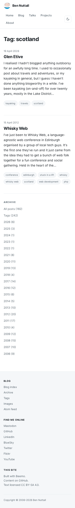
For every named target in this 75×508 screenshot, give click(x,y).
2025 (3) (9, 228)
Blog (21, 15)
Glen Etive (13, 56)
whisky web (12, 181)
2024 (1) (9, 235)
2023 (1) (9, 241)
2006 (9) (9, 353)
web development (48, 181)
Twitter (8, 448)
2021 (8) (9, 255)
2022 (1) (9, 248)
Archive (8, 392)
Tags (7, 398)
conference (12, 175)
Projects (46, 15)
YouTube (9, 459)
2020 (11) (10, 261)
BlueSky (9, 442)
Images (8, 403)
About (10, 23)
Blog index (10, 387)
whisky (63, 175)
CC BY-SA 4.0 (30, 485)
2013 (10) (10, 307)
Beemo (20, 476)
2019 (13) (10, 268)
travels (24, 103)
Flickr (7, 453)
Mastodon (10, 426)
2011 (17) (9, 320)
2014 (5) (9, 301)
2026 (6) (9, 222)
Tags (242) (11, 215)
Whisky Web (16, 128)
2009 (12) (10, 334)
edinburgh (28, 175)
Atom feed (10, 409)
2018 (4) (9, 275)
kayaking (10, 103)
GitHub (8, 431)
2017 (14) (10, 281)
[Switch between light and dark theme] (67, 19)
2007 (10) (10, 347)
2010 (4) (9, 327)
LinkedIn (9, 437)
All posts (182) (13, 209)
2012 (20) (10, 314)
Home (9, 15)
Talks (32, 15)
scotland (38, 103)
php (66, 181)
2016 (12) (10, 288)
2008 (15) (10, 340)
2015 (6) (9, 294)
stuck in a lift (47, 175)
